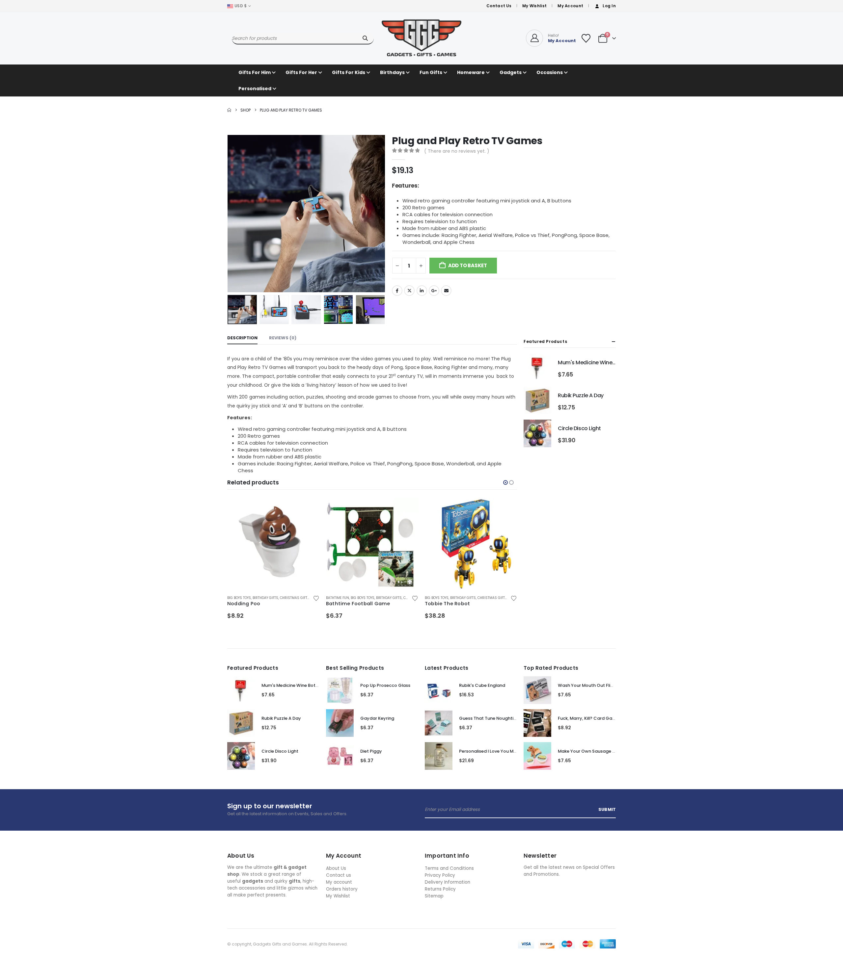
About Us (336, 868)
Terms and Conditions (449, 868)
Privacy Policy (440, 875)
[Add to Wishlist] (316, 598)
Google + (434, 290)
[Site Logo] (421, 38)
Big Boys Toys (264, 597)
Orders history (342, 889)
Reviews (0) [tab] (282, 338)
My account (339, 882)
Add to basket (467, 265)
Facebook (397, 290)
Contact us (338, 875)
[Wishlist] (586, 38)
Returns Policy (440, 889)
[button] (229, 214)
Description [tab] (242, 338)
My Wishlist (534, 6)
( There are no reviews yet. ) (456, 151)
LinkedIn (422, 290)
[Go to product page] (273, 544)
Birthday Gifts (290, 597)
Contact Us (498, 6)
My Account (570, 6)
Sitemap (434, 896)
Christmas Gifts (393, 597)
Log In (609, 6)
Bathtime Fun (238, 597)
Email (446, 290)
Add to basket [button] (308, 508)
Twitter (409, 290)
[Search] (365, 38)
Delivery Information (447, 882)
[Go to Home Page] (229, 110)
